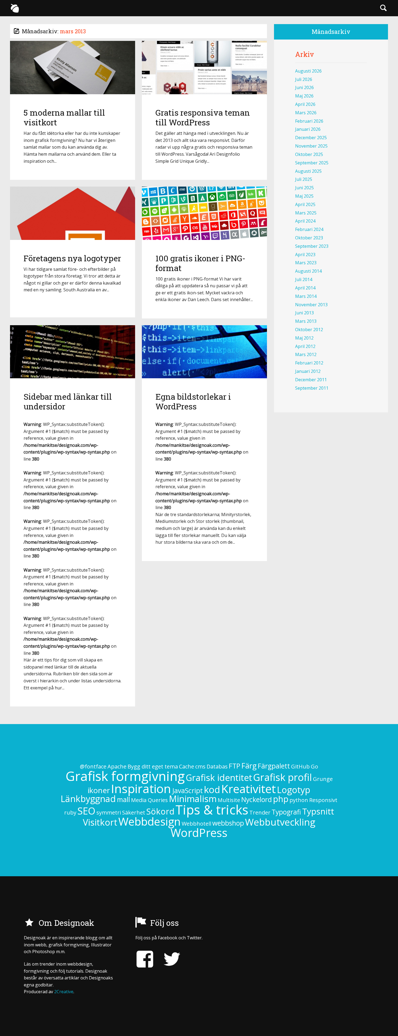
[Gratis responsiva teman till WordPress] (204, 67)
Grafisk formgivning (125, 776)
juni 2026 (304, 87)
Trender (259, 812)
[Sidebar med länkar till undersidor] (72, 352)
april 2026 (305, 104)
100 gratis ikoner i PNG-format (200, 263)
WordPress (199, 832)
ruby (70, 812)
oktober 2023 (309, 238)
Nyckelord (256, 799)
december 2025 (311, 138)
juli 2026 (303, 79)
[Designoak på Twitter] (167, 959)
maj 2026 (304, 96)
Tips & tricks (211, 809)
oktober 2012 (309, 330)
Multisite (229, 800)
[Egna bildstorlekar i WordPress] (204, 352)
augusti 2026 (308, 71)
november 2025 (311, 146)
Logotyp (293, 790)
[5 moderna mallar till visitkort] (72, 67)
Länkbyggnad (88, 799)
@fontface (93, 766)
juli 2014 (303, 279)
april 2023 (305, 255)
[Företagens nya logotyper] (72, 213)
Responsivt (323, 800)
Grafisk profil (282, 777)
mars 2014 (306, 296)
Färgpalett (274, 765)
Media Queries (149, 800)
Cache (186, 766)
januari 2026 (308, 129)
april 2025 (305, 204)
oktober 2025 (309, 154)
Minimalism (193, 799)
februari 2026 (309, 121)
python (298, 800)
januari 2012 (308, 371)
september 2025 (311, 163)
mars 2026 (306, 113)
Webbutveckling (280, 822)
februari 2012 (309, 363)
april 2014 (305, 288)
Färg (249, 765)
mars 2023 (306, 263)
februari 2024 (309, 229)
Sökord (160, 811)
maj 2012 (304, 338)
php (280, 798)
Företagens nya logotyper (72, 258)
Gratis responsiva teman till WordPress (202, 117)
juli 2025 (303, 179)
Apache (116, 766)
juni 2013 (304, 313)
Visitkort (100, 822)
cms (200, 766)
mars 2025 (306, 213)
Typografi (286, 811)
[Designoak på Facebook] (144, 959)
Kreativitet (248, 788)
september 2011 (311, 388)
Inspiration (141, 788)
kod (212, 789)
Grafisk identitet (219, 777)
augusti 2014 (308, 271)
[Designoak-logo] (14, 8)
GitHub (300, 766)
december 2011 (311, 380)
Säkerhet (133, 812)
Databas (217, 766)
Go (314, 766)
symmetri (108, 812)
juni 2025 (304, 188)
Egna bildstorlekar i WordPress (193, 401)
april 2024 (305, 221)
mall (123, 799)
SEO (86, 810)
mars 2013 (306, 321)
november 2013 (311, 305)
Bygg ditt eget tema (153, 766)
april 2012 (305, 346)
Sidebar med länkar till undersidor (68, 401)
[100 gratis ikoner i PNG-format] (204, 213)
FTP (234, 765)
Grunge (323, 779)
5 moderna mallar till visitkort (64, 117)
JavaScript (187, 790)
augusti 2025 (308, 171)
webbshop (228, 823)
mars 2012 (306, 354)
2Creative (63, 992)
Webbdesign (149, 821)
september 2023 (311, 246)
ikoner (99, 790)
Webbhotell (196, 823)
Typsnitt (318, 811)
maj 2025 (304, 196)
